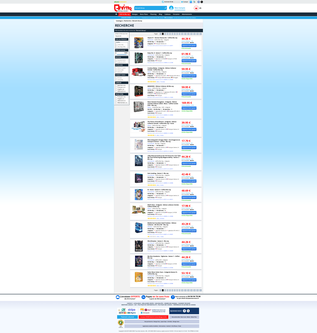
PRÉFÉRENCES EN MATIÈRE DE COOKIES (184, 305)
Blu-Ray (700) (121, 46)
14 (194, 34)
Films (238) (120, 70)
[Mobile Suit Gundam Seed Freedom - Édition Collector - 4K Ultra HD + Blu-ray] (139, 228)
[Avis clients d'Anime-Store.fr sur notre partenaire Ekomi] (120, 1)
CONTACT (129, 303)
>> (200, 34)
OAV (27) (120, 72)
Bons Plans (144, 14)
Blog (160, 14)
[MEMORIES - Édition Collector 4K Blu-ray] (139, 91)
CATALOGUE (137, 303)
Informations (162, 326)
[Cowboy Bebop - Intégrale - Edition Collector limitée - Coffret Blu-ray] (139, 72)
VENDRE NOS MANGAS (170, 303)
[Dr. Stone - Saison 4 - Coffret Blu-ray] (139, 195)
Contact (185, 2)
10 (182, 34)
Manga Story (157, 321)
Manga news (176, 321)
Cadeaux (168, 14)
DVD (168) (120, 45)
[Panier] (196, 8)
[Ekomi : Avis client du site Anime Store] (121, 325)
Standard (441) (122, 60)
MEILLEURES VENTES (148, 303)
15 (197, 34)
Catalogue (119, 21)
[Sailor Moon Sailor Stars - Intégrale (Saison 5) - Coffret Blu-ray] (139, 277)
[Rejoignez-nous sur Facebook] (198, 2)
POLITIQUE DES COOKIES (165, 305)
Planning (153, 14)
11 (185, 34)
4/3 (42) (120, 78)
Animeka (169, 321)
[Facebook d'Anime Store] (184, 310)
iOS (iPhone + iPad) (176, 326)
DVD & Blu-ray (125, 14)
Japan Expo (164, 321)
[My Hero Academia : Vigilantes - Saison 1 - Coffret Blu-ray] (139, 261)
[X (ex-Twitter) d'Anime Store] (188, 310)
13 (191, 34)
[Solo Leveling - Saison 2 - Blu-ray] (139, 178)
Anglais (121, 89)
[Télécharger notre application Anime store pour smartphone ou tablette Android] (195, 2)
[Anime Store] (123, 8)
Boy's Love (183, 317)
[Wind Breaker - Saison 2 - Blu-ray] (139, 246)
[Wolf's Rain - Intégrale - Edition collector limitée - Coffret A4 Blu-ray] (139, 210)
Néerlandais (122, 103)
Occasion (176, 14)
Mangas (135, 14)
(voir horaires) (176, 2)
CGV (135, 305)
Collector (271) (121, 62)
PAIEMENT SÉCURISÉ (184, 303)
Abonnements (187, 14)
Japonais (122, 85)
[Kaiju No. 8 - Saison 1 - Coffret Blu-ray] (139, 58)
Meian (188, 317)
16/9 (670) (120, 80)
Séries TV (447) (122, 68)
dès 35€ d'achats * (131, 18)
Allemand (122, 91)
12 (188, 34)
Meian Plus (194, 317)
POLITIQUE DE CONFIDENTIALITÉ (147, 305)
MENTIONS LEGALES (127, 305)
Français (121, 87)
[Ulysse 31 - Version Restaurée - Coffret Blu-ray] (139, 43)
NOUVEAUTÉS (159, 303)
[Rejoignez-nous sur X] (202, 2)
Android (168, 326)
